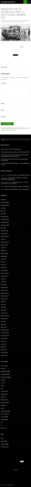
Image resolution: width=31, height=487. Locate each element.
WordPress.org (4, 447)
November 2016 (5, 273)
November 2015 (5, 296)
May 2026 (3, 199)
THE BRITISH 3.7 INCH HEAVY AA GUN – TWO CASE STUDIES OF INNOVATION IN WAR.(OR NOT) (15, 21)
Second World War (5, 411)
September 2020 (5, 225)
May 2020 (3, 228)
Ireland (2, 385)
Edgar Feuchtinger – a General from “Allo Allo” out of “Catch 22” (14, 182)
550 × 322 (11, 20)
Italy (2, 388)
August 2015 (4, 298)
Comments (5, 444)
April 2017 (3, 264)
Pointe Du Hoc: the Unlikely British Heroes (19, 175)
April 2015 (3, 307)
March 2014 (4, 327)
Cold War (3, 380)
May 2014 (3, 321)
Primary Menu (29, 2)
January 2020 (4, 233)
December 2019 (5, 236)
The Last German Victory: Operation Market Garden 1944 (15, 152)
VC (1, 425)
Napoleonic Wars (5, 402)
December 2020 (5, 219)
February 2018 (4, 253)
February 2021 (4, 216)
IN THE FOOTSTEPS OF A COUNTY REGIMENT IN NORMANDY (14, 178)
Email (3, 110)
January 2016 (4, 290)
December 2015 (5, 293)
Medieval (3, 397)
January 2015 (4, 313)
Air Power (3, 368)
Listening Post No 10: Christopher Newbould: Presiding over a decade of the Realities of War (14, 155)
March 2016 (4, 284)
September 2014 (5, 315)
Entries (4, 441)
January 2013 (4, 355)
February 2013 (4, 352)
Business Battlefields (6, 377)
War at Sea (3, 428)
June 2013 (3, 344)
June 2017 (3, 259)
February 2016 (4, 287)
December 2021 (5, 202)
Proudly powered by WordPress (7, 485)
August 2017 (4, 256)
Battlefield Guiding (5, 371)
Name (3, 103)
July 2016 (3, 279)
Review (2, 408)
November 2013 (5, 332)
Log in (2, 438)
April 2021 (3, 213)
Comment (3, 83)
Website (3, 116)
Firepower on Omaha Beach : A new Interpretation (16, 189)
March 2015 (4, 310)
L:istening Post (4, 391)
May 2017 (3, 262)
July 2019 (3, 239)
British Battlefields (5, 374)
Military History (4, 399)
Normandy (3, 405)
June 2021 (3, 208)
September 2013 (5, 335)
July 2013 (3, 341)
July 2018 (3, 247)
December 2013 (5, 330)
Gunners (3, 382)
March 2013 (4, 349)
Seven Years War (5, 414)
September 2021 (5, 205)
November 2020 (5, 222)
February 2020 (4, 230)
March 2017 (4, 267)
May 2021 (3, 211)
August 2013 (4, 338)
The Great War (4, 416)
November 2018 (5, 242)
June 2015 (3, 304)
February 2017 (4, 270)
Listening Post (4, 394)
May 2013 (3, 347)
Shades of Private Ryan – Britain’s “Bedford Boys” (17, 186)
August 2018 (4, 245)
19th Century (4, 365)
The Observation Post (8, 2)
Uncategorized (4, 419)
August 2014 (4, 318)
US (1, 422)
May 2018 (3, 250)
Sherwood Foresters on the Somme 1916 (11, 149)
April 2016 (3, 281)
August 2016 (4, 276)
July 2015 (3, 301)
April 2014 (3, 324)
